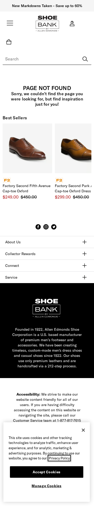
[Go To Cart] (10, 42)
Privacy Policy (59, 458)
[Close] (83, 430)
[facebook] (38, 229)
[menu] (10, 25)
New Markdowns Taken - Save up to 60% (47, 5)
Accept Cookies (47, 472)
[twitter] (54, 229)
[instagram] (46, 229)
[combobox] (47, 59)
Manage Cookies (46, 486)
